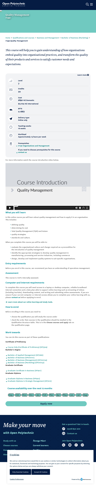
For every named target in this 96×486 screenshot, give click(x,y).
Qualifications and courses (23, 37)
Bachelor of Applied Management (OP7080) (25, 355)
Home (8, 37)
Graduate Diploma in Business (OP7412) (24, 378)
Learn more (82, 75)
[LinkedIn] (63, 445)
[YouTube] (70, 445)
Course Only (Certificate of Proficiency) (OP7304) (27, 347)
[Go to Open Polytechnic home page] (13, 4)
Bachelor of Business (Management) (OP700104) (27, 360)
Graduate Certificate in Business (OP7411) (24, 370)
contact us (22, 152)
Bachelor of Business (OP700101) (21, 357)
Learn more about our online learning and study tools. (30, 302)
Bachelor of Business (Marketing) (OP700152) (26, 362)
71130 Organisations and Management (33, 146)
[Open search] (87, 4)
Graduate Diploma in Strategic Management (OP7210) (30, 381)
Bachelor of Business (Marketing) (74, 37)
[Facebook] (76, 445)
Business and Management (48, 37)
